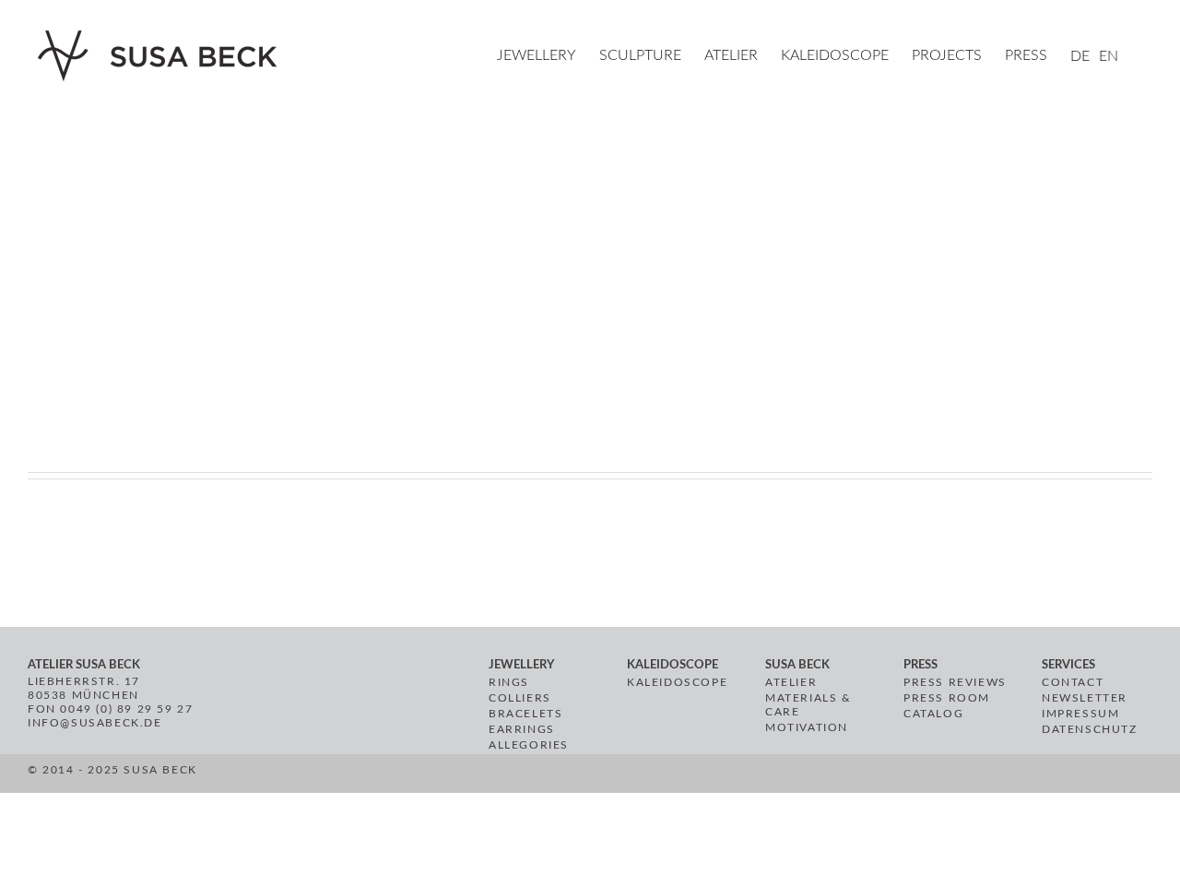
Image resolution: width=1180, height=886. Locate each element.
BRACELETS (525, 713)
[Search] (1146, 57)
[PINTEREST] (518, 776)
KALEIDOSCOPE (677, 682)
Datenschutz (1090, 729)
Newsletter (1084, 697)
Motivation (806, 727)
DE (1080, 56)
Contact (1072, 682)
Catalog (933, 713)
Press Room (946, 697)
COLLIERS (520, 697)
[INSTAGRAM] (540, 776)
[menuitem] (548, 57)
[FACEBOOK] (497, 776)
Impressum (1080, 713)
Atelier (791, 682)
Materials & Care (808, 704)
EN (1108, 56)
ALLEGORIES (529, 744)
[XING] (563, 776)
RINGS (509, 682)
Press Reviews (955, 682)
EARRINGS (522, 729)
